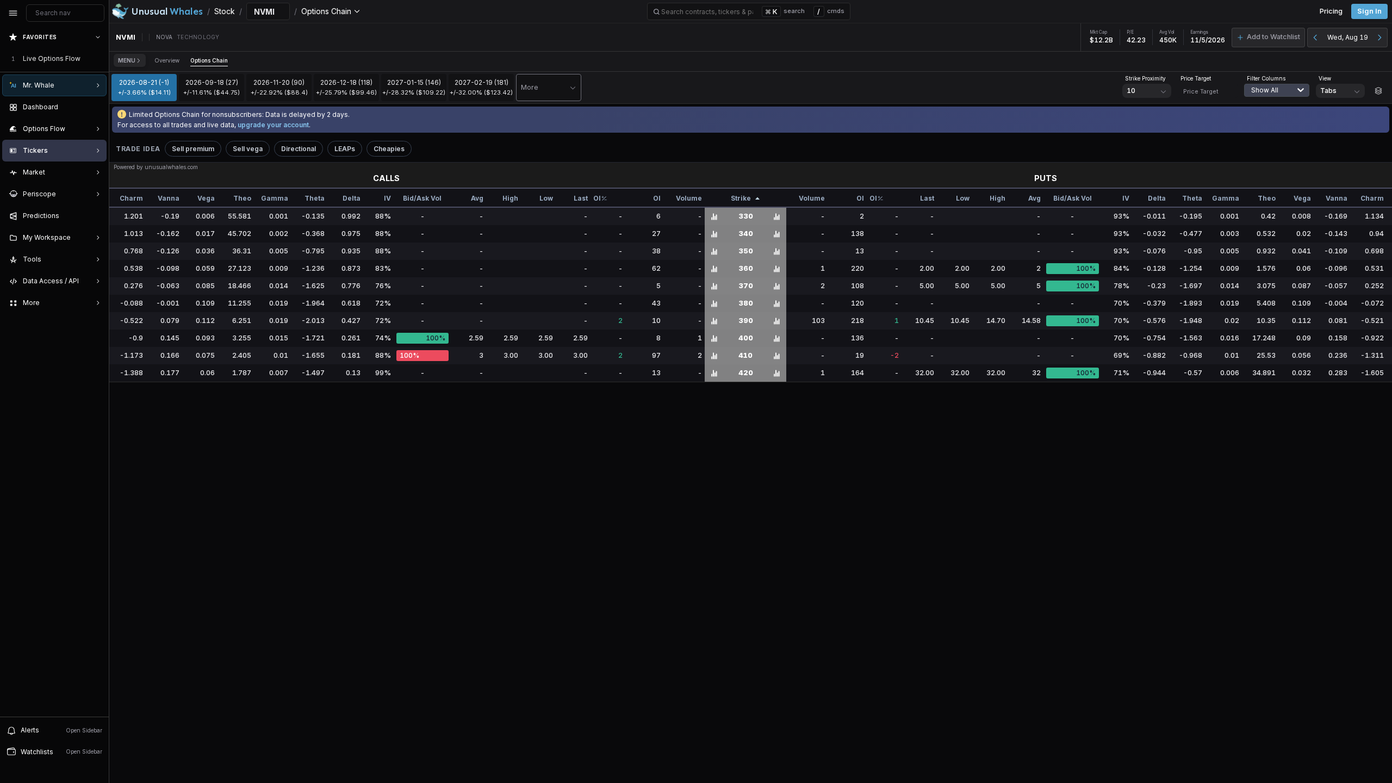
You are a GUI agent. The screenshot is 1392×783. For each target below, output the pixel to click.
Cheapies (389, 149)
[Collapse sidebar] (13, 13)
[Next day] (1379, 37)
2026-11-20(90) (279, 87)
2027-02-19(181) (481, 87)
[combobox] (1279, 97)
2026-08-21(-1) (144, 87)
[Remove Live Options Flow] (99, 58)
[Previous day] (1315, 37)
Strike (741, 198)
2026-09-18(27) (211, 87)
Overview (166, 60)
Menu (126, 60)
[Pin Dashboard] (95, 107)
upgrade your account (273, 125)
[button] (1268, 37)
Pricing (1331, 11)
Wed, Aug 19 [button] (1347, 37)
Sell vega (248, 149)
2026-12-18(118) (346, 87)
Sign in (1369, 11)
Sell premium (193, 149)
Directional (298, 149)
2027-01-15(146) (413, 87)
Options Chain (209, 60)
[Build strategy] (1378, 91)
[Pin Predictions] (95, 216)
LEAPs (344, 149)
